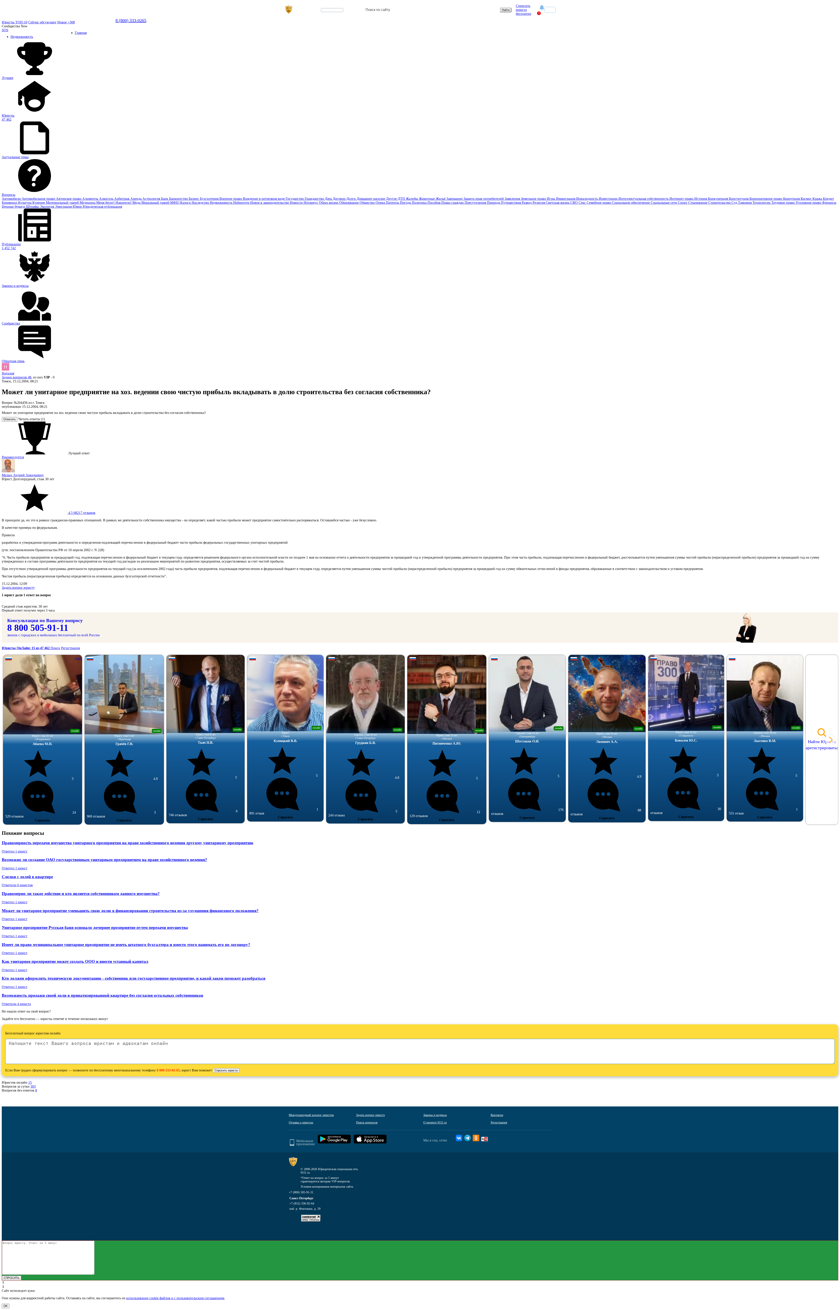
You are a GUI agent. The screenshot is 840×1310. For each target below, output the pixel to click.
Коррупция (792, 198)
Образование (349, 202)
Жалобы (412, 198)
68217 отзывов (81, 513)
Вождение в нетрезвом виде (264, 198)
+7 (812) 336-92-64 (301, 1203)
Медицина (88, 202)
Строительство (720, 202)
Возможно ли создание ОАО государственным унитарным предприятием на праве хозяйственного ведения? (104, 859)
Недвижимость (221, 202)
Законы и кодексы (435, 1115)
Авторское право (69, 198)
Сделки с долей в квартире (27, 876)
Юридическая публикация (102, 206)
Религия (539, 202)
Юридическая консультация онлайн (328, 14)
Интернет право (681, 198)
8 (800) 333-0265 (131, 20)
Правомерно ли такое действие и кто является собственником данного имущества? (81, 893)
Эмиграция (64, 206)
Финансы (829, 202)
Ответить (10, 419)
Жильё (441, 198)
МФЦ (175, 202)
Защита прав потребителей (484, 198)
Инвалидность (587, 198)
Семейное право (599, 202)
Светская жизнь (558, 202)
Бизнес (194, 198)
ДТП (402, 198)
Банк (165, 198)
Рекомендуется (13, 457)
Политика (419, 202)
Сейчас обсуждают (42, 22)
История (701, 198)
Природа (494, 202)
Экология (47, 206)
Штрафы (33, 206)
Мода (136, 202)
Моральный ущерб (155, 202)
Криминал (10, 202)
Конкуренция (718, 198)
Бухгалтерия (209, 198)
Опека (381, 202)
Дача (329, 198)
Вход (550, 9)
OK (6, 1306)
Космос (806, 198)
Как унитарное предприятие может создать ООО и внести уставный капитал (75, 961)
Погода (406, 202)
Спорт (683, 202)
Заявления (513, 198)
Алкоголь (106, 198)
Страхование (698, 202)
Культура (25, 202)
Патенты (393, 202)
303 (33, 1086)
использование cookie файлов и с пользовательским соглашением (175, 1298)
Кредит (828, 198)
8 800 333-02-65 (168, 1070)
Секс (583, 202)
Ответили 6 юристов (17, 885)
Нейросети (241, 202)
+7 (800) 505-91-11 (301, 1192)
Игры (551, 198)
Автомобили (12, 198)
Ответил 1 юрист (14, 851)
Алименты (90, 198)
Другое (392, 198)
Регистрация (70, 648)
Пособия (434, 202)
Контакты (497, 1115)
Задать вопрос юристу (18, 587)
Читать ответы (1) (31, 419)
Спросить (42, 820)
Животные (427, 198)
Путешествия (511, 202)
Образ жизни (329, 202)
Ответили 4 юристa (16, 1004)
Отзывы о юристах (301, 1122)
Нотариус (311, 202)
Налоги (186, 202)
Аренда (136, 198)
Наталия (8, 373)
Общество (368, 202)
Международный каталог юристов (311, 1115)
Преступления (476, 202)
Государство (295, 198)
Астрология (151, 198)
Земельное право (534, 198)
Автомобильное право (39, 198)
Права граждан (453, 202)
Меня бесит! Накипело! (114, 202)
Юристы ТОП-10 (14, 22)
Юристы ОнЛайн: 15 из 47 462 (26, 648)
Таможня (745, 202)
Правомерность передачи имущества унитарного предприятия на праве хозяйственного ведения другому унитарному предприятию (127, 843)
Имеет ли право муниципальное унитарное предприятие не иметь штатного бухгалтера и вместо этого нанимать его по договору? (126, 944)
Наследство (201, 202)
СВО (574, 202)
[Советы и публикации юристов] (288, 10)
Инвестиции (608, 198)
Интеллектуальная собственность (643, 198)
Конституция (739, 198)
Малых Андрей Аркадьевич (23, 475)
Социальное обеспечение (631, 202)
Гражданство (315, 198)
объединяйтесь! (332, 10)
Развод (527, 202)
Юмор (78, 206)
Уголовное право (809, 202)
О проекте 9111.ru (435, 1122)
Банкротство (179, 198)
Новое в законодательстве (270, 202)
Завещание (455, 198)
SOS (5, 30)
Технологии (761, 202)
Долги (351, 198)
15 (30, 1082)
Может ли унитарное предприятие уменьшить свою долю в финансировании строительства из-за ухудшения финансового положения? (130, 910)
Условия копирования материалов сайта (327, 1186)
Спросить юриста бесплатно (523, 10)
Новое (66, 22)
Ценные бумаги (14, 206)
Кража (817, 198)
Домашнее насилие (371, 198)
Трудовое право (783, 202)
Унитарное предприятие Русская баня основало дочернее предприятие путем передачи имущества (95, 927)
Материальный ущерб (63, 202)
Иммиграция (566, 198)
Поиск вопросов (367, 1122)
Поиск (55, 648)
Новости (297, 202)
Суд (735, 202)
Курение (39, 202)
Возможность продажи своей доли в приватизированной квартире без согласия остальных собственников (102, 995)
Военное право (231, 198)
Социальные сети (664, 202)
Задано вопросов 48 (16, 377)
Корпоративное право (766, 198)
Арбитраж (122, 198)
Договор (339, 198)
